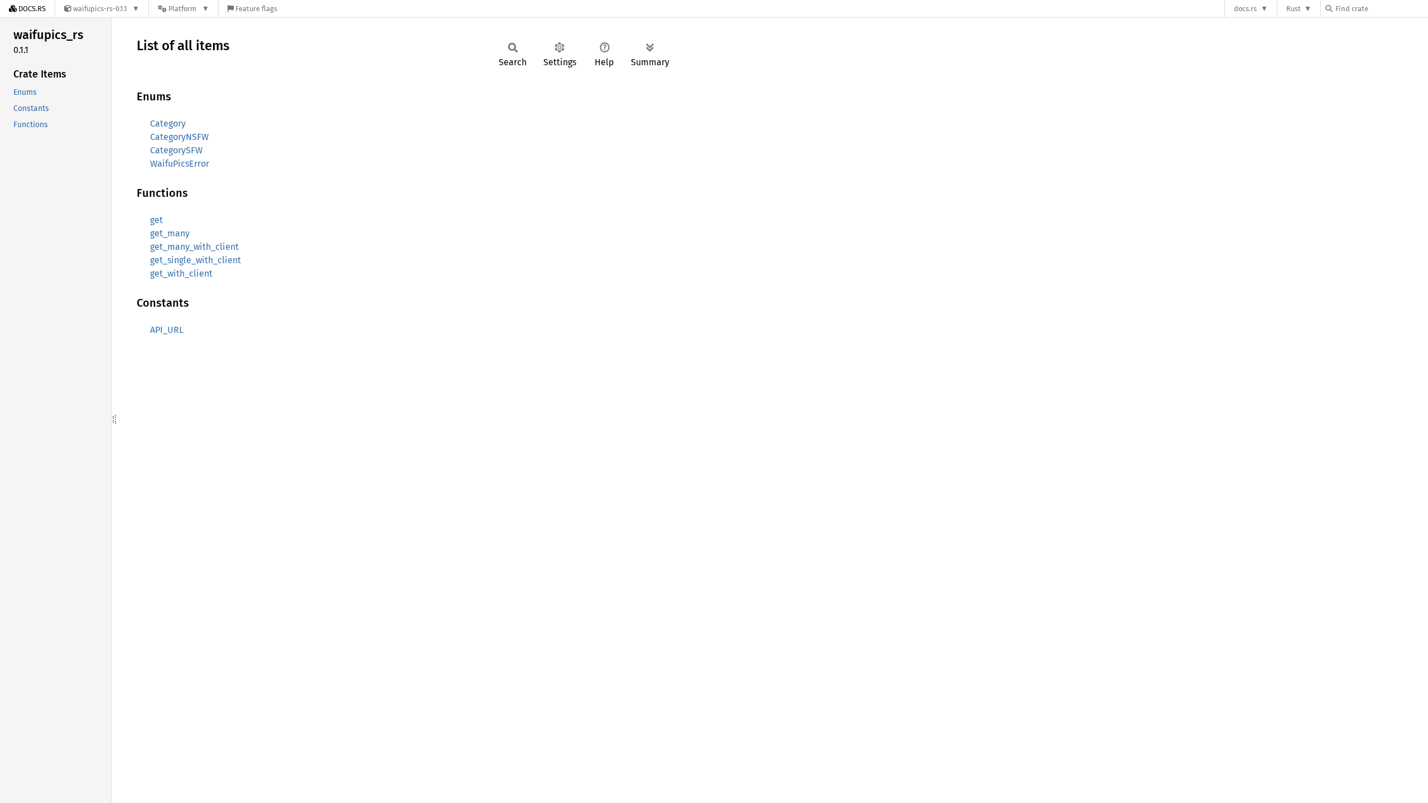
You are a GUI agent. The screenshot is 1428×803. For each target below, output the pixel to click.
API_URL (167, 330)
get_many (170, 233)
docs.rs (1245, 8)
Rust (1293, 8)
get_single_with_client (195, 260)
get (156, 220)
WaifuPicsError (179, 163)
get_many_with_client (194, 246)
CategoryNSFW (179, 137)
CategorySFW (176, 150)
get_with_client (181, 273)
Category (168, 123)
